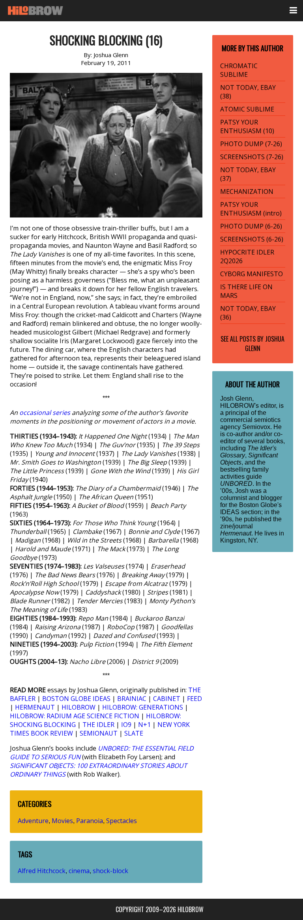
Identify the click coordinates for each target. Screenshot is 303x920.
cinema (79, 870)
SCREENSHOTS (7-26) (251, 156)
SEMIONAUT (99, 733)
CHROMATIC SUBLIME (239, 70)
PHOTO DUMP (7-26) (251, 143)
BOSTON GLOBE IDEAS (76, 698)
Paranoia (89, 820)
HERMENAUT (35, 707)
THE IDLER (98, 724)
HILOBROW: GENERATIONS (142, 707)
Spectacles (121, 820)
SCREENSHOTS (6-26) (251, 239)
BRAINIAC (131, 698)
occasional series (44, 412)
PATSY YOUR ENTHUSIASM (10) (247, 126)
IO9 (126, 724)
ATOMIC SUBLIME (247, 109)
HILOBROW (78, 707)
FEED (194, 698)
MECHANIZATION (246, 191)
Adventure (33, 820)
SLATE (133, 733)
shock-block (110, 870)
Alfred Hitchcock (41, 870)
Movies (62, 820)
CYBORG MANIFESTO (251, 273)
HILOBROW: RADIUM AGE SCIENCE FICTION (74, 716)
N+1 (144, 724)
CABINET (166, 698)
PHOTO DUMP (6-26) (251, 226)
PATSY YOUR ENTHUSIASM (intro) (251, 208)
